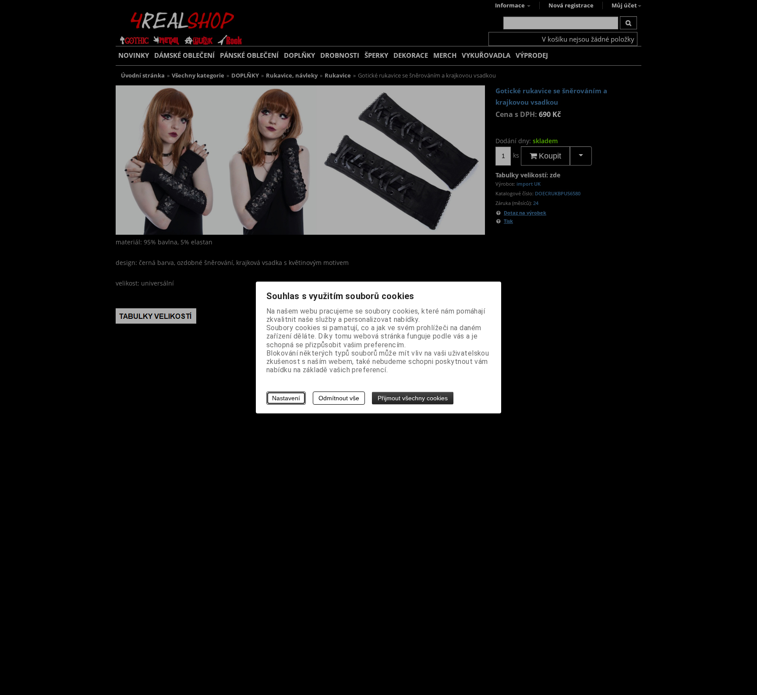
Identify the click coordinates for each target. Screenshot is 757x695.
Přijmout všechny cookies (413, 398)
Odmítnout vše (338, 398)
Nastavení (286, 398)
